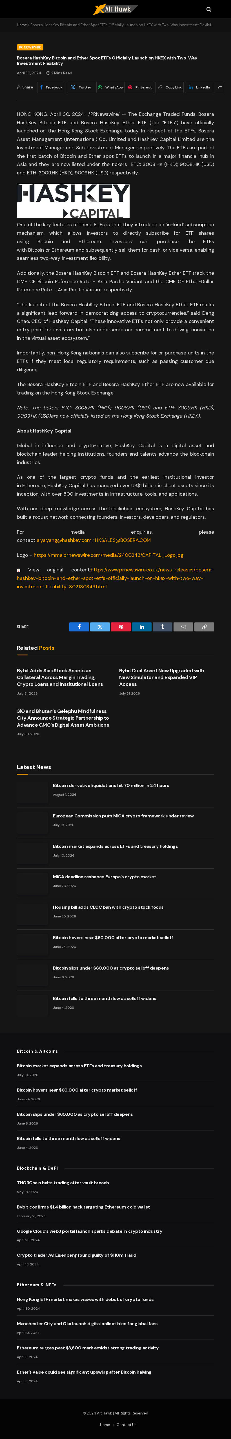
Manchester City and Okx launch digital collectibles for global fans (87, 1324)
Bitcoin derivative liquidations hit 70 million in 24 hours (111, 785)
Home (22, 25)
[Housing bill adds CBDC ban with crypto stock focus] (32, 914)
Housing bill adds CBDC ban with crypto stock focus (108, 907)
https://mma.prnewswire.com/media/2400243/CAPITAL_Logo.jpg (108, 555)
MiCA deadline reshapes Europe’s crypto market (104, 877)
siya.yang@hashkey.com (64, 540)
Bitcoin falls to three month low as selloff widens (104, 998)
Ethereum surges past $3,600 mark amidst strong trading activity (88, 1348)
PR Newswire (30, 47)
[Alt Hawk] (115, 9)
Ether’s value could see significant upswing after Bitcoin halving (84, 1372)
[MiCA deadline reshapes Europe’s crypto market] (32, 884)
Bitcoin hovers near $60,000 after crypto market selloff (113, 938)
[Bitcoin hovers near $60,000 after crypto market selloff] (32, 944)
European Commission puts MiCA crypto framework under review (123, 816)
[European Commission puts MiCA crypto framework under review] (32, 823)
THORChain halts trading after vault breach (63, 1183)
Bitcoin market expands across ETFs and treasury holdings (115, 846)
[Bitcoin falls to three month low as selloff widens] (32, 1005)
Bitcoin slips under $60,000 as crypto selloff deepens (111, 968)
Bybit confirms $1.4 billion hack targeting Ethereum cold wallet (83, 1207)
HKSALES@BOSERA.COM (123, 540)
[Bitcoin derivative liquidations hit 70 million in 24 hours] (32, 792)
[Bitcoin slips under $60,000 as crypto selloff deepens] (32, 975)
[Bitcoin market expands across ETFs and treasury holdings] (32, 853)
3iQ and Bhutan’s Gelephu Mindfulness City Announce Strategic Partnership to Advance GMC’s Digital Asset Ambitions (63, 718)
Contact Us (127, 1424)
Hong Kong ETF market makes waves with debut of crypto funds (85, 1299)
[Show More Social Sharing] (220, 87)
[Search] (208, 9)
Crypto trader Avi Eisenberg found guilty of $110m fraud (76, 1255)
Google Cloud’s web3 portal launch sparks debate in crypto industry (89, 1231)
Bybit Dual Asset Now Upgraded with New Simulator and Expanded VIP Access (161, 677)
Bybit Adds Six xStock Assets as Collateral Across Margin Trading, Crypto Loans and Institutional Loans (60, 677)
